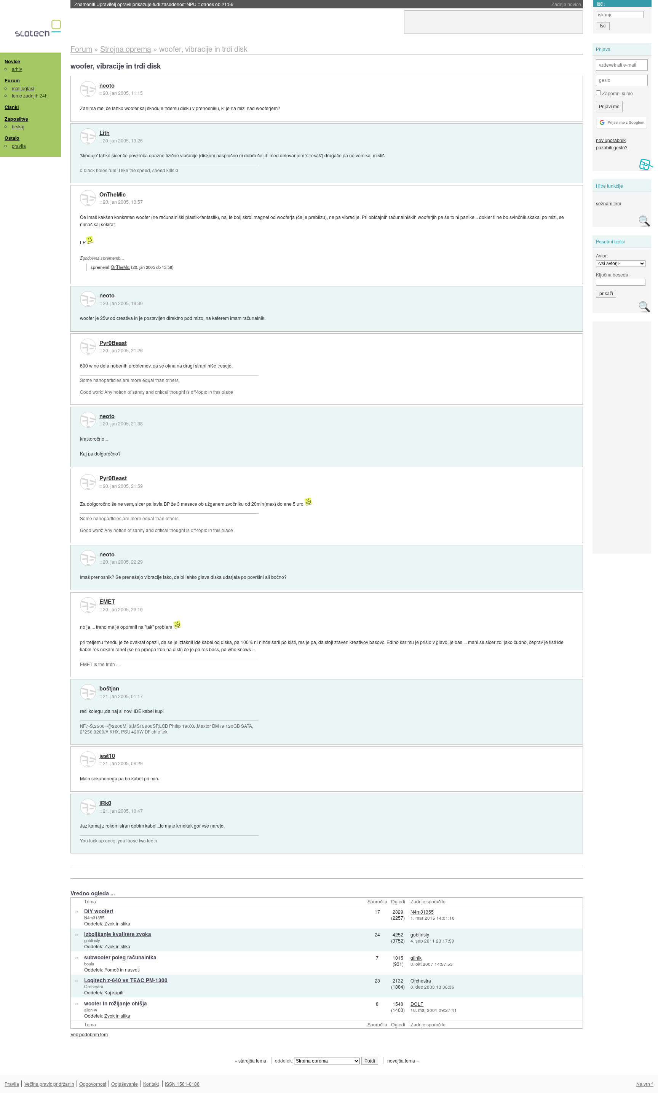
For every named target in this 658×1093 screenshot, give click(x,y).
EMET (107, 602)
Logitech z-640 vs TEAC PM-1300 (126, 980)
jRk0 (105, 803)
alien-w (90, 1010)
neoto (107, 85)
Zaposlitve (16, 118)
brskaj (18, 126)
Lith (104, 133)
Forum (12, 80)
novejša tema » (403, 1060)
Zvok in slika (117, 923)
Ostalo (12, 137)
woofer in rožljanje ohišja (115, 1003)
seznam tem (608, 203)
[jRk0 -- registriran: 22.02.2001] (88, 807)
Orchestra (93, 986)
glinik (416, 957)
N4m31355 (94, 917)
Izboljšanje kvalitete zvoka (117, 934)
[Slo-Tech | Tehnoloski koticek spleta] (39, 30)
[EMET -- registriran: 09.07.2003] (88, 605)
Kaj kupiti (113, 992)
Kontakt (151, 1083)
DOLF (416, 1003)
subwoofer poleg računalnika (120, 957)
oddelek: (284, 1060)
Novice (12, 61)
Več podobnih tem (89, 1034)
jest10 (107, 756)
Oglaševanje (124, 1083)
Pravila (12, 1083)
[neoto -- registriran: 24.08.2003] (88, 89)
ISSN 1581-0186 (182, 1083)
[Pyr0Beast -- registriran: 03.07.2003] (88, 347)
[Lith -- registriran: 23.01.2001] (88, 136)
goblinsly (92, 940)
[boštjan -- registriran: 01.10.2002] (88, 692)
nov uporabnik (611, 140)
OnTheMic (112, 194)
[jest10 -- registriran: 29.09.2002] (88, 759)
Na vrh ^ (644, 1083)
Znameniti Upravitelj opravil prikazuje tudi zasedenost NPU (153, 4)
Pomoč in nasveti (122, 969)
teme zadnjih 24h (30, 95)
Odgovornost (92, 1083)
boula (89, 963)
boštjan (109, 688)
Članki (12, 107)
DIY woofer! (98, 911)
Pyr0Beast (113, 343)
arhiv (17, 69)
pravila (19, 145)
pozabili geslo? (612, 147)
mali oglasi (23, 88)
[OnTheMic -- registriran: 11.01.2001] (88, 198)
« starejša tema (250, 1060)
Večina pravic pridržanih (49, 1083)
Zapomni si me (617, 93)
